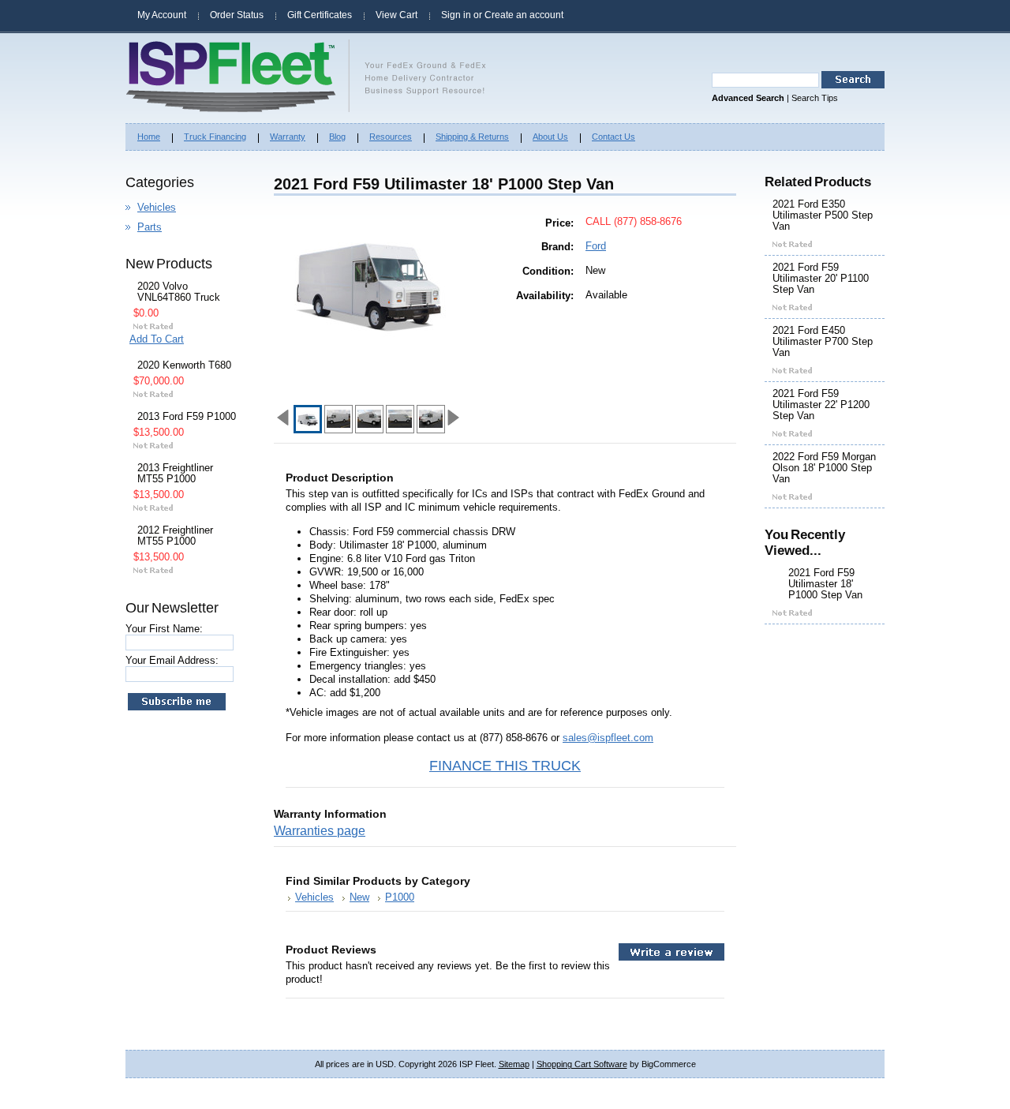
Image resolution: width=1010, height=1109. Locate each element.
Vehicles (156, 207)
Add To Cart (156, 339)
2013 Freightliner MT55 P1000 (175, 474)
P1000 (399, 897)
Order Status (237, 15)
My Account (161, 15)
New (359, 897)
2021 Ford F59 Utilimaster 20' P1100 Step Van (820, 278)
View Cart (396, 15)
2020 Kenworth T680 (184, 365)
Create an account (523, 15)
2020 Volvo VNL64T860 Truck (178, 292)
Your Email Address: (172, 660)
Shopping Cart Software (582, 1064)
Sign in (456, 15)
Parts (149, 227)
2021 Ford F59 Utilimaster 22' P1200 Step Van (821, 404)
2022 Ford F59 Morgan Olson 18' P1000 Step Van (824, 468)
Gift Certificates (319, 15)
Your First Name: (164, 629)
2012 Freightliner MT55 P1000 (175, 536)
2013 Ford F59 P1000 (186, 416)
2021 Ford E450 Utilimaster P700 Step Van (822, 341)
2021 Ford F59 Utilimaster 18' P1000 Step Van (825, 584)
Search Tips (814, 98)
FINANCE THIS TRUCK (505, 766)
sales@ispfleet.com (608, 738)
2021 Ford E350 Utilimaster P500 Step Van (822, 215)
